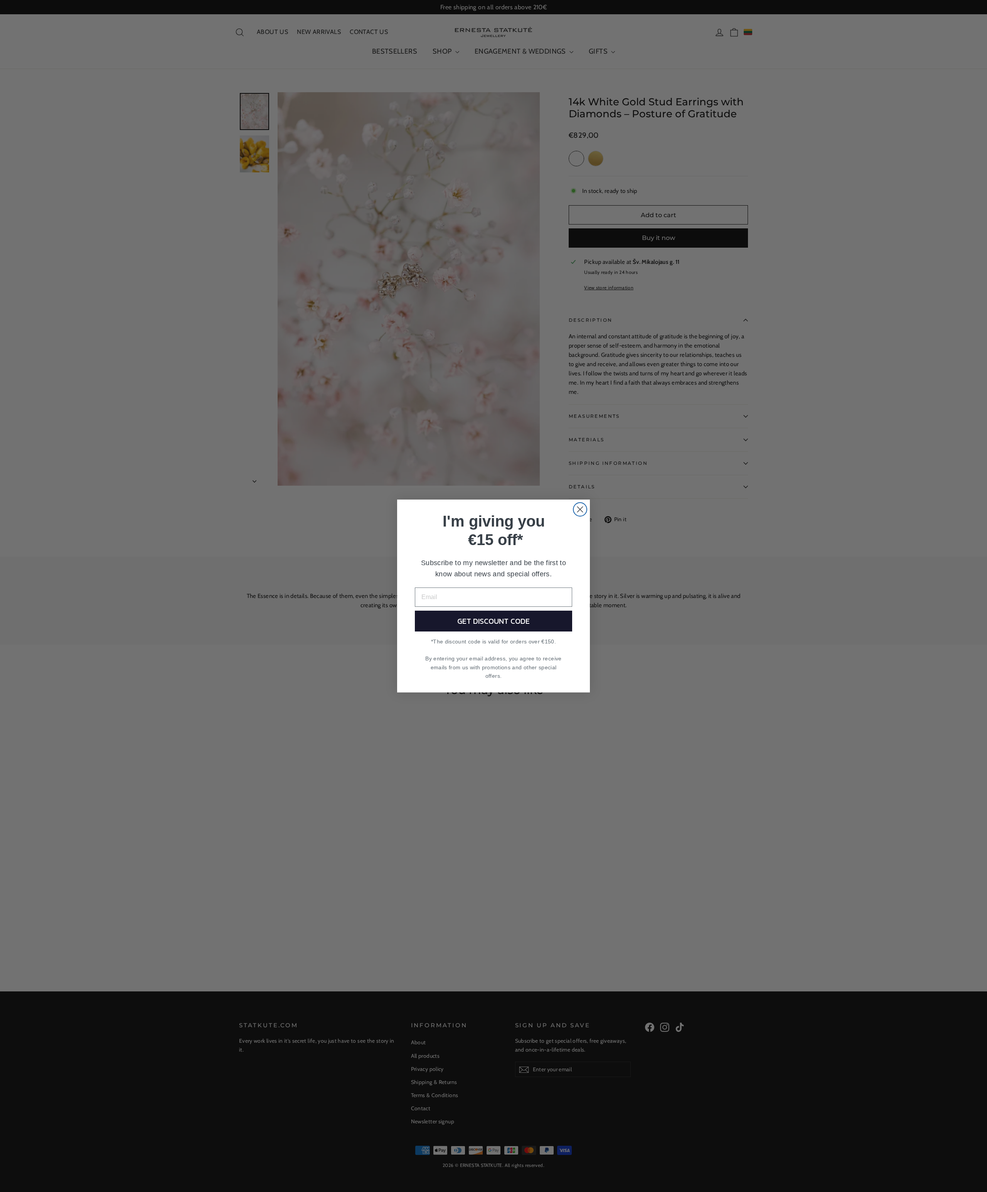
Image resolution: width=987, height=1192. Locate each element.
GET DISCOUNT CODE (493, 621)
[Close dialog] (580, 509)
